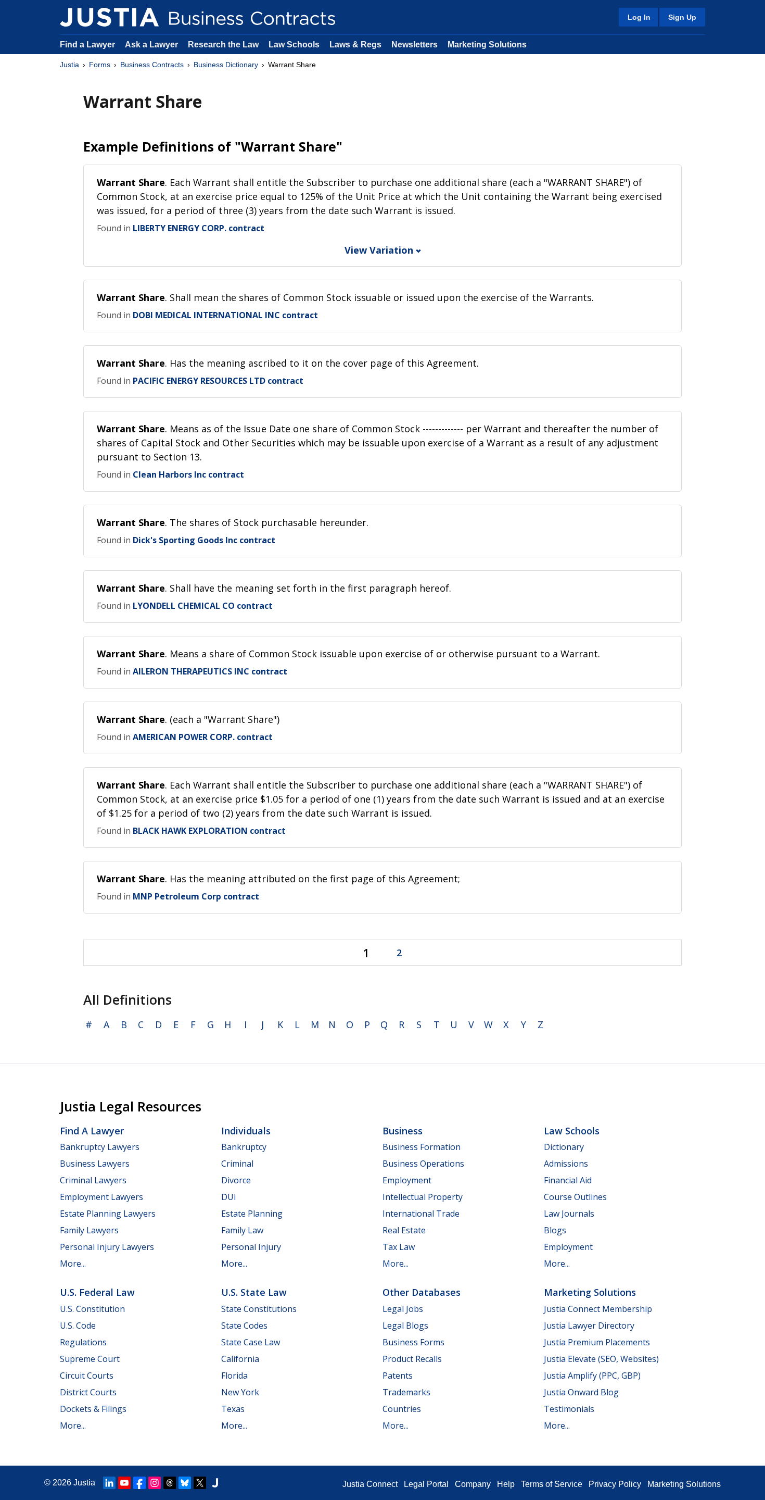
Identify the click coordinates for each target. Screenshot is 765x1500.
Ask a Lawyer (152, 44)
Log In (639, 17)
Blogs (555, 1230)
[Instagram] (154, 1483)
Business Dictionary (226, 64)
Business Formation (421, 1147)
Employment (406, 1180)
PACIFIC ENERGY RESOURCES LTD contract (218, 380)
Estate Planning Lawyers (108, 1213)
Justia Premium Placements (597, 1342)
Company (473, 1484)
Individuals (246, 1130)
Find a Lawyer (87, 44)
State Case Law (250, 1342)
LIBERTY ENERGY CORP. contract (198, 228)
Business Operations (423, 1163)
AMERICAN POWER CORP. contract (203, 737)
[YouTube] (124, 1483)
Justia (69, 64)
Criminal (237, 1163)
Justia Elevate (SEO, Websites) (601, 1359)
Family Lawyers (89, 1230)
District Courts (88, 1392)
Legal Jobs (402, 1309)
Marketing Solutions (487, 44)
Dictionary (564, 1147)
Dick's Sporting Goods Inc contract (204, 540)
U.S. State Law (254, 1292)
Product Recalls (412, 1359)
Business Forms (413, 1342)
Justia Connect (370, 1484)
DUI (228, 1197)
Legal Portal (426, 1484)
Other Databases (421, 1292)
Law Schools (294, 44)
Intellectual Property (422, 1197)
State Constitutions (259, 1309)
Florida (234, 1375)
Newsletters (414, 44)
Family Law (242, 1230)
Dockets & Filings (93, 1409)
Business (402, 1130)
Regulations (83, 1342)
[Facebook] (139, 1483)
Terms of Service (551, 1484)
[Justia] (109, 17)
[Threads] (169, 1483)
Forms (99, 64)
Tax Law (398, 1247)
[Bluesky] (184, 1483)
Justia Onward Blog (581, 1392)
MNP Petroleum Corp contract (196, 896)
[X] (200, 1483)
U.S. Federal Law (97, 1292)
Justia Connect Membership (598, 1309)
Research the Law (223, 44)
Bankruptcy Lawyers (99, 1147)
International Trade (421, 1213)
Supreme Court (90, 1359)
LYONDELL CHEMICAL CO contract (203, 605)
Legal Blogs (405, 1325)
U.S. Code (78, 1325)
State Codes (244, 1325)
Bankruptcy (243, 1147)
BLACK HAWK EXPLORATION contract (209, 830)
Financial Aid (568, 1180)
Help (506, 1484)
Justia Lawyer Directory (589, 1325)
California (240, 1359)
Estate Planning (252, 1213)
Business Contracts (152, 64)
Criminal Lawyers (93, 1180)
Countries (401, 1409)
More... (73, 1263)
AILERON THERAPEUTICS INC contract (210, 671)
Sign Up (682, 17)
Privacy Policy (615, 1484)
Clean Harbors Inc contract (188, 474)
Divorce (236, 1180)
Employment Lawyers (101, 1197)
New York (240, 1392)
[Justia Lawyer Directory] (215, 1483)
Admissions (566, 1163)
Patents (397, 1375)
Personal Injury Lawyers (107, 1247)
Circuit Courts (86, 1375)
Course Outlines (575, 1197)
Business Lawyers (95, 1163)
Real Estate (404, 1230)
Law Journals (569, 1213)
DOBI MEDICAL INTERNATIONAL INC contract (225, 315)
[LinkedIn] (109, 1483)
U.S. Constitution (92, 1309)
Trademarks (406, 1392)
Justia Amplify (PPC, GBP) (592, 1375)
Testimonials (569, 1409)
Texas (233, 1409)
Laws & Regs (355, 44)
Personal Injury (251, 1247)
